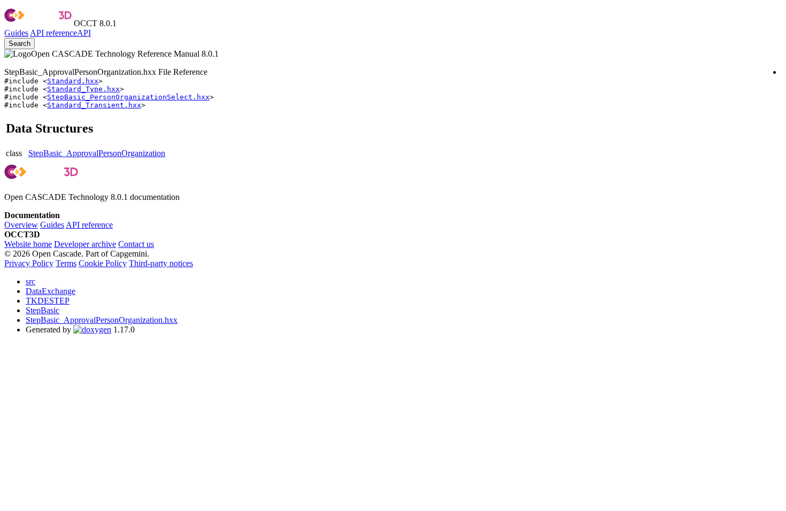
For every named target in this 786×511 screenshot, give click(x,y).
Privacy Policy (28, 263)
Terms (66, 263)
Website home (28, 244)
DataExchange (50, 291)
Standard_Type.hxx (83, 89)
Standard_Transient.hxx (94, 105)
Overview (21, 224)
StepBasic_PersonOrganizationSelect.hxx (128, 97)
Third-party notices (161, 263)
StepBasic (42, 310)
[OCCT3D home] (38, 23)
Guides (16, 32)
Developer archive (85, 244)
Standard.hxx (72, 81)
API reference (89, 224)
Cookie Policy (103, 263)
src (30, 281)
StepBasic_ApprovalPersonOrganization (96, 153)
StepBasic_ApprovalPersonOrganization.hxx (102, 319)
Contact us (136, 244)
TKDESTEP (48, 300)
